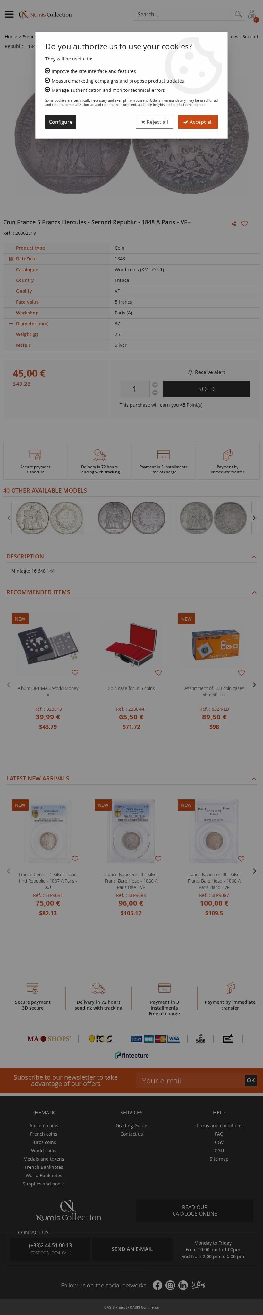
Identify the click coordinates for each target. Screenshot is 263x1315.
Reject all (156, 121)
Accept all (200, 121)
